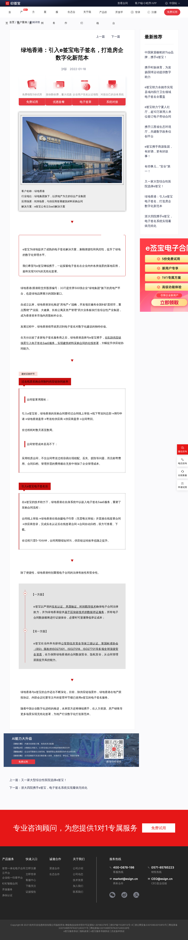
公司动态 (78, 874)
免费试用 (172, 12)
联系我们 (78, 891)
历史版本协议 (117, 931)
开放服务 (7, 889)
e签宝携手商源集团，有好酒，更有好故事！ (159, 151)
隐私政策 (84, 931)
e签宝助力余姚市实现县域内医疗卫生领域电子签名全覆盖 (159, 91)
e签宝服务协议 (71, 931)
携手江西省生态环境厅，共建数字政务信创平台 (158, 131)
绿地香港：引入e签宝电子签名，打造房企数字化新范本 (159, 201)
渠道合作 (54, 868)
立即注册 (31, 868)
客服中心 (31, 880)
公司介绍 (78, 868)
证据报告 (31, 891)
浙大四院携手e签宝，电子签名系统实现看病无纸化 (159, 221)
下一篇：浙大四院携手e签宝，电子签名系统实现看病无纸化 (48, 787)
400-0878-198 (123, 867)
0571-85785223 (162, 867)
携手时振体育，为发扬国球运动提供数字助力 (158, 72)
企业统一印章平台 (12, 877)
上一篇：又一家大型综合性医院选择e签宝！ (38, 780)
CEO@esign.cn (162, 879)
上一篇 (100, 36)
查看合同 (123, 3)
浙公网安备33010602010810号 (151, 924)
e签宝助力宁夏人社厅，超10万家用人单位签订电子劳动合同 (158, 111)
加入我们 (78, 885)
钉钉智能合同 (10, 883)
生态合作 (54, 874)
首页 (12, 22)
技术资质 (78, 880)
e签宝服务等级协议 (100, 931)
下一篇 (115, 36)
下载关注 (31, 885)
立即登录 (31, 874)
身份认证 (7, 895)
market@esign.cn (125, 879)
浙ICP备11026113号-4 (121, 924)
